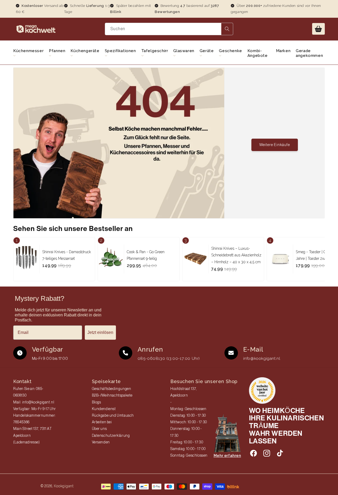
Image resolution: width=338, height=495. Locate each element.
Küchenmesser (28, 50)
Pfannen (57, 50)
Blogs (96, 402)
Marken (283, 50)
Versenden (101, 442)
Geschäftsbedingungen (111, 389)
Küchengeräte (85, 50)
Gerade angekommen (309, 53)
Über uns (99, 429)
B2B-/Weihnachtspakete (112, 395)
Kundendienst (104, 409)
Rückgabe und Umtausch (113, 415)
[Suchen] (227, 29)
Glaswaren (183, 50)
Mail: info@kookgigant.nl (33, 402)
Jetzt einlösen (100, 332)
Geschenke (230, 50)
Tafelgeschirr (154, 50)
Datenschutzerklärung (111, 436)
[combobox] (169, 29)
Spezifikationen (120, 50)
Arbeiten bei (102, 422)
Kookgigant (64, 486)
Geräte (207, 50)
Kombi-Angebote (257, 53)
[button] (318, 29)
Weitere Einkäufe (274, 145)
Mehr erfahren (227, 455)
